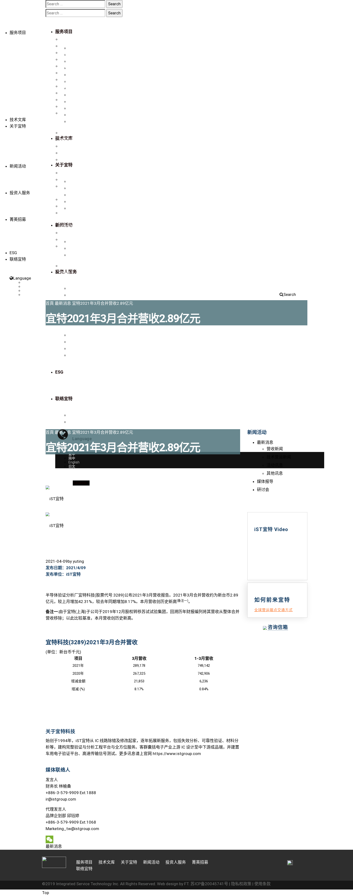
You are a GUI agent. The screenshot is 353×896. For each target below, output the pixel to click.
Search (289, 294)
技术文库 (18, 119)
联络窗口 (66, 266)
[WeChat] (143, 839)
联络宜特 (66, 160)
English (28, 291)
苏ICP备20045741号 (209, 883)
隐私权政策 (241, 883)
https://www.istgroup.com (177, 753)
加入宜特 (66, 233)
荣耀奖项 (66, 146)
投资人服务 (20, 192)
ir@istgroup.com (61, 799)
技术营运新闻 (279, 457)
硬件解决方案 (70, 106)
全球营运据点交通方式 (273, 610)
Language (22, 278)
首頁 (50, 303)
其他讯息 (275, 473)
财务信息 (66, 199)
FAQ (63, 246)
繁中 (26, 282)
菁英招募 (18, 219)
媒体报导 (66, 180)
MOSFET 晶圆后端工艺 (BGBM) (83, 113)
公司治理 (66, 206)
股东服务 (66, 213)
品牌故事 (66, 133)
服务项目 (18, 32)
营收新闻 (275, 448)
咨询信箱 (278, 627)
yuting (78, 561)
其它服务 (66, 100)
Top (45, 892)
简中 (26, 286)
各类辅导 (66, 93)
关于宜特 (18, 126)
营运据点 (66, 273)
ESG (13, 252)
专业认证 (66, 139)
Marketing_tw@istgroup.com (72, 828)
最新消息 (66, 173)
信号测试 (66, 66)
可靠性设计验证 (72, 80)
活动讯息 (275, 465)
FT (186, 883)
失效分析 (66, 59)
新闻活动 (18, 166)
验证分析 (66, 39)
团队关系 (66, 153)
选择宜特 (66, 226)
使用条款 (262, 883)
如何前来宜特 (70, 239)
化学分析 (66, 86)
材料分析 (66, 73)
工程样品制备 (70, 53)
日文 (26, 295)
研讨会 (65, 186)
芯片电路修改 (70, 46)
